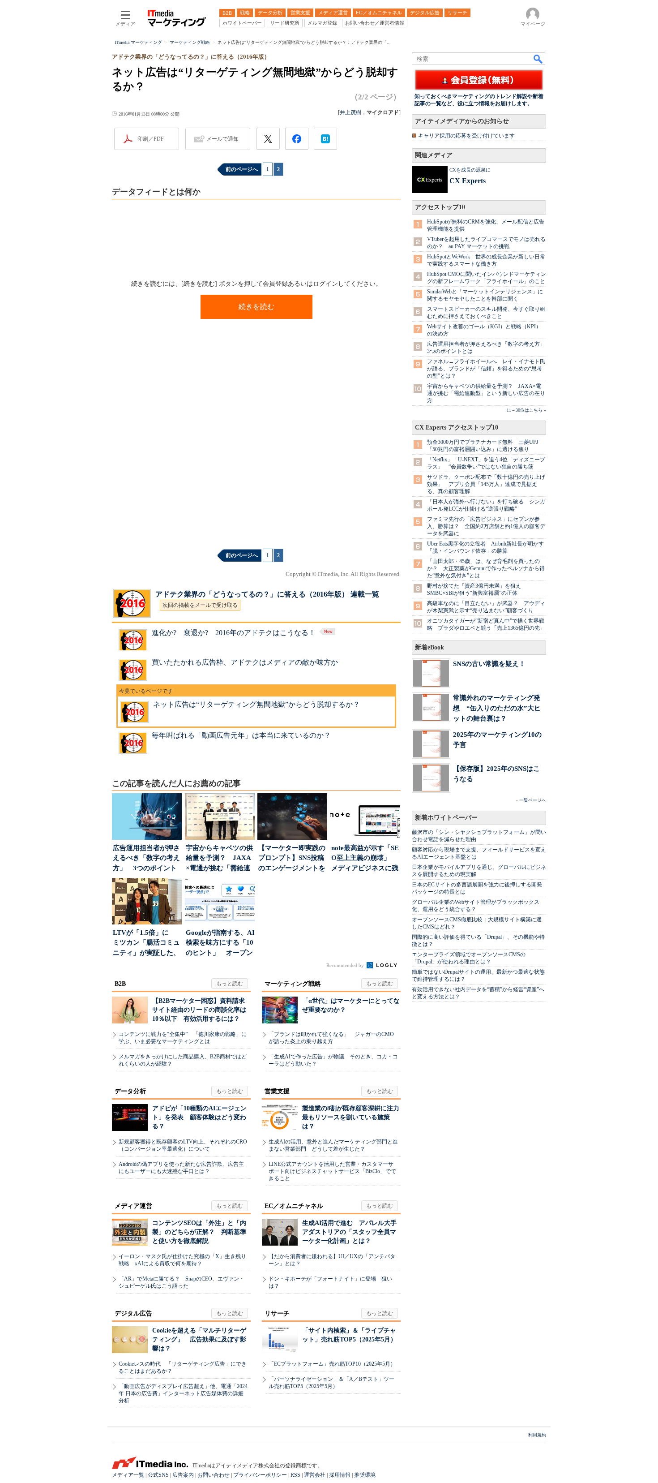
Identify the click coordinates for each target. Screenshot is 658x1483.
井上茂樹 (350, 112)
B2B (120, 983)
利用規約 (537, 1434)
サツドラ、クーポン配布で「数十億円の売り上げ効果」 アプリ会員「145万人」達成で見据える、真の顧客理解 (486, 484)
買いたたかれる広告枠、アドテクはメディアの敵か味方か (245, 662)
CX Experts (467, 181)
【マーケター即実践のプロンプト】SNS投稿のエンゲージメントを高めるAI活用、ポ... (291, 858)
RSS (295, 1475)
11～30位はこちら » (526, 410)
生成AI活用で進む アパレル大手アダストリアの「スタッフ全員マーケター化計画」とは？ (349, 1232)
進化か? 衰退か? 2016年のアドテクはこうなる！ (234, 632)
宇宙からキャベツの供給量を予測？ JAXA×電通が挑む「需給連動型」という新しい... (219, 858)
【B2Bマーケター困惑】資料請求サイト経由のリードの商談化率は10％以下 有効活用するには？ (199, 1009)
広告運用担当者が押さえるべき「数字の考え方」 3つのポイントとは (146, 858)
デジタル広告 (133, 1313)
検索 (538, 58)
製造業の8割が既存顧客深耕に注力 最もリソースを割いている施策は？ (354, 1117)
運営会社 (314, 1475)
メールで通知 (222, 139)
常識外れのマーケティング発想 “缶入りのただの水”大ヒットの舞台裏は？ (497, 708)
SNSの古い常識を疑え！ (489, 663)
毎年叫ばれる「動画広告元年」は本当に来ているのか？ (241, 735)
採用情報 (339, 1475)
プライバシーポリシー (260, 1475)
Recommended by (345, 965)
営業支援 (277, 1091)
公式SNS (158, 1475)
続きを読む (256, 306)
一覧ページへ (532, 800)
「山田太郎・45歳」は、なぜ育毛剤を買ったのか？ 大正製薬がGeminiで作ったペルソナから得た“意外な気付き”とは (486, 568)
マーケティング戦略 (293, 983)
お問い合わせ (213, 1475)
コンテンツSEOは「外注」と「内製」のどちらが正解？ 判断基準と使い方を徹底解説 (199, 1232)
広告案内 (183, 1475)
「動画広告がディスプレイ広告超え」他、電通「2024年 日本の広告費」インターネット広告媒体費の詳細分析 (183, 1393)
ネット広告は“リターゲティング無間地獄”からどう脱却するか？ (256, 704)
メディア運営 (133, 1206)
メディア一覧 (128, 1475)
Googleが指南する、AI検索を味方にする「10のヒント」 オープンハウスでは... (220, 943)
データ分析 (130, 1091)
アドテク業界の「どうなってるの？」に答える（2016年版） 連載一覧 (267, 594)
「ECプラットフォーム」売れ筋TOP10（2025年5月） (332, 1364)
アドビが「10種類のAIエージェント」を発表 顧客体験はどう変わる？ (199, 1117)
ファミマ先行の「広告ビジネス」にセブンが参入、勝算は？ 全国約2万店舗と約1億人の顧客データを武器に (486, 526)
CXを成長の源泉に (470, 169)
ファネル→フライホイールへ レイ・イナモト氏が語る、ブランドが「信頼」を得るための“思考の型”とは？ (486, 368)
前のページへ (242, 169)
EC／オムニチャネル (294, 1206)
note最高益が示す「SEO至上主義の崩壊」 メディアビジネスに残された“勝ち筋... (365, 858)
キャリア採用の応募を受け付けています (466, 136)
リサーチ (277, 1313)
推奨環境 (365, 1475)
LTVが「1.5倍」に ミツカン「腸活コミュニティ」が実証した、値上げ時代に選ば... (146, 943)
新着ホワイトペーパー (446, 817)
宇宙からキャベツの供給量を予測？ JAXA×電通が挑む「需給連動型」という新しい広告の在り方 (486, 393)
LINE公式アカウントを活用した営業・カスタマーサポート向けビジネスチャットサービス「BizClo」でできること (332, 1171)
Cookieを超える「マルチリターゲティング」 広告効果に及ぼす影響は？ (199, 1339)
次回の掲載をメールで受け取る (200, 605)
